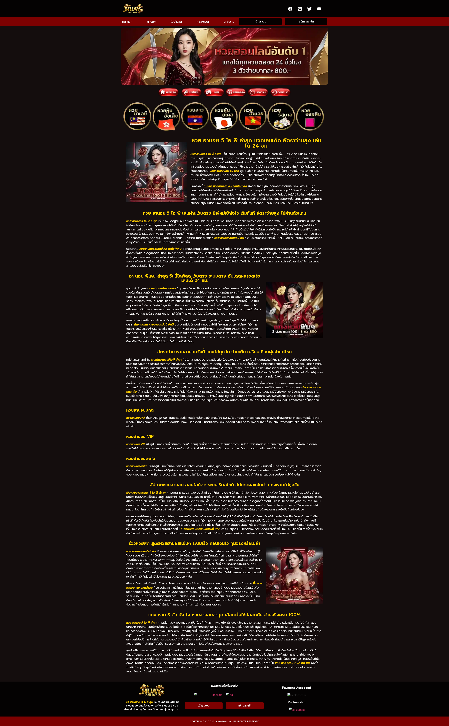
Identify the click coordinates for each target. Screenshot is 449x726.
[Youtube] (319, 8)
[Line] (299, 8)
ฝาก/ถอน (202, 21)
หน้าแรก (127, 21)
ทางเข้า (151, 21)
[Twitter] (309, 8)
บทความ (228, 21)
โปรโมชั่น (176, 21)
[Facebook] (290, 8)
